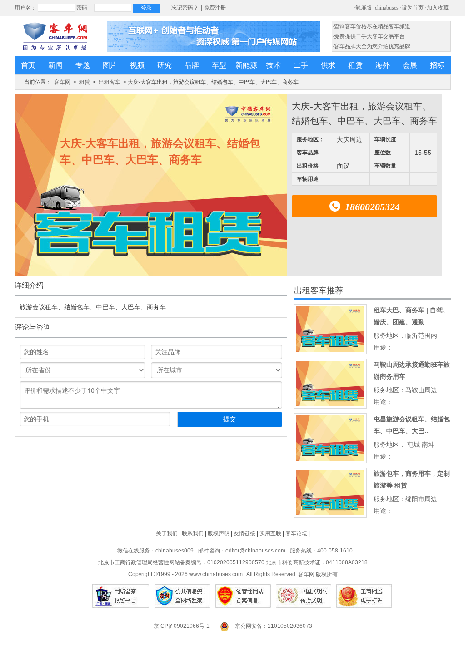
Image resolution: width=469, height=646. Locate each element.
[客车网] (55, 36)
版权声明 (219, 533)
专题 (82, 65)
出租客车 (109, 82)
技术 (273, 65)
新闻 (55, 65)
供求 (328, 65)
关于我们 (167, 533)
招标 (437, 65)
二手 (301, 65)
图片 (110, 65)
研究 (164, 65)
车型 (219, 65)
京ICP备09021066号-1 (182, 626)
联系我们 (193, 533)
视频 (137, 65)
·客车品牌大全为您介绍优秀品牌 (371, 46)
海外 (382, 65)
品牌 (192, 65)
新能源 (246, 65)
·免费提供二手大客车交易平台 (368, 36)
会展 (410, 65)
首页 (28, 65)
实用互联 (270, 533)
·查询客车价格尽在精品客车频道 (371, 26)
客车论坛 (296, 533)
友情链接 (244, 533)
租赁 (355, 65)
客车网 (62, 82)
